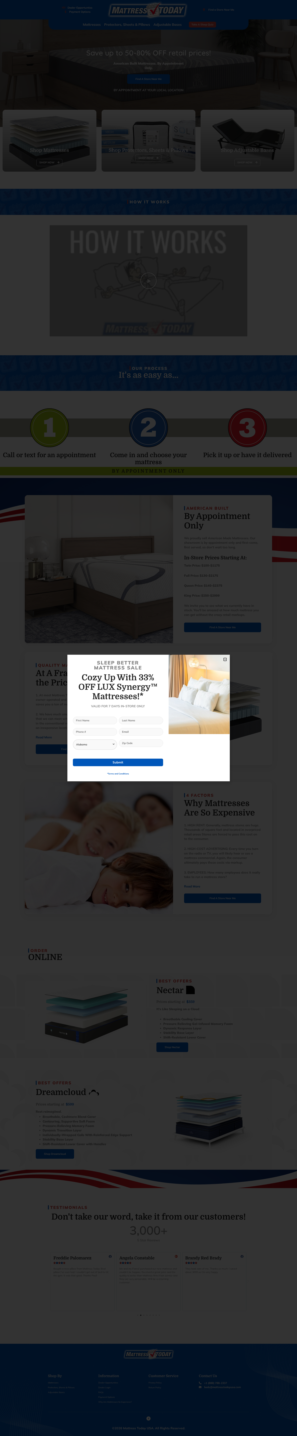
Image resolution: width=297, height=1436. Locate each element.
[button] (225, 659)
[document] (148, 718)
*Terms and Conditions (118, 773)
